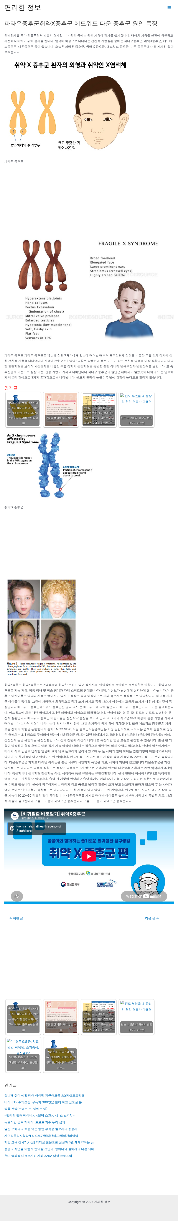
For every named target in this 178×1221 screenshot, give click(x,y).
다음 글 (152, 918)
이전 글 (16, 918)
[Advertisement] (89, 199)
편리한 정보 (22, 7)
